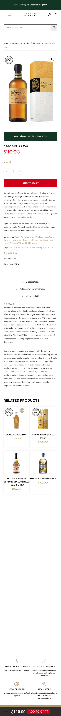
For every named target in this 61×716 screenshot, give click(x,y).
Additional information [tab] (32, 289)
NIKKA (13, 253)
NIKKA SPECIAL (16, 248)
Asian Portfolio (21, 237)
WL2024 (49, 248)
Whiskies (15, 43)
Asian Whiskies (36, 237)
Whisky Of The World (31, 43)
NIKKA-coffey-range (34, 248)
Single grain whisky (19, 240)
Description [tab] (32, 282)
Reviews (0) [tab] (32, 296)
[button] (52, 59)
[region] (31, 5)
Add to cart (31, 183)
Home (6, 43)
